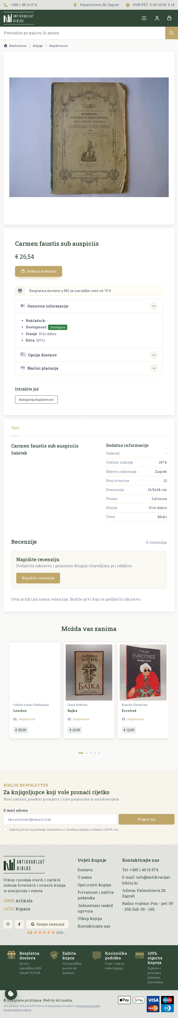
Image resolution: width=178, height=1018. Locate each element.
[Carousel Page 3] (90, 753)
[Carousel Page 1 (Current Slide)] (81, 753)
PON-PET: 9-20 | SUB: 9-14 (153, 5)
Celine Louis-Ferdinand (31, 705)
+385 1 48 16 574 (23, 5)
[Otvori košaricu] (169, 18)
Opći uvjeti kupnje (94, 884)
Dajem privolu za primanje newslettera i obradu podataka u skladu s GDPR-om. (64, 829)
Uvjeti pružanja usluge (17, 1010)
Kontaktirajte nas (94, 926)
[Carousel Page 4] (94, 753)
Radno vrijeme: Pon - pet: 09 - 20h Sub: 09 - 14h (147, 906)
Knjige (38, 46)
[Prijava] (157, 18)
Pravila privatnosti (87, 1006)
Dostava (85, 869)
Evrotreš (129, 710)
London (20, 710)
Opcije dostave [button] (42, 354)
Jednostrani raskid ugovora (95, 908)
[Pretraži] (171, 32)
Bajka (72, 710)
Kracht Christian (134, 705)
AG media (64, 1000)
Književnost (58, 46)
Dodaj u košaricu (41, 271)
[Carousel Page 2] (86, 753)
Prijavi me (146, 819)
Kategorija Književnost (36, 399)
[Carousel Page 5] (98, 753)
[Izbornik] (144, 18)
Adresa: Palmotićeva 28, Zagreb (144, 893)
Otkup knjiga (90, 918)
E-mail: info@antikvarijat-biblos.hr (146, 880)
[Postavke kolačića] (11, 993)
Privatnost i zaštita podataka (96, 895)
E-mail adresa (15, 810)
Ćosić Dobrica (77, 705)
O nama (85, 877)
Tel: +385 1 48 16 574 (140, 869)
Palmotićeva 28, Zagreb (99, 5)
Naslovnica (17, 46)
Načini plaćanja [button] (42, 368)
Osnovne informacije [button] (47, 306)
